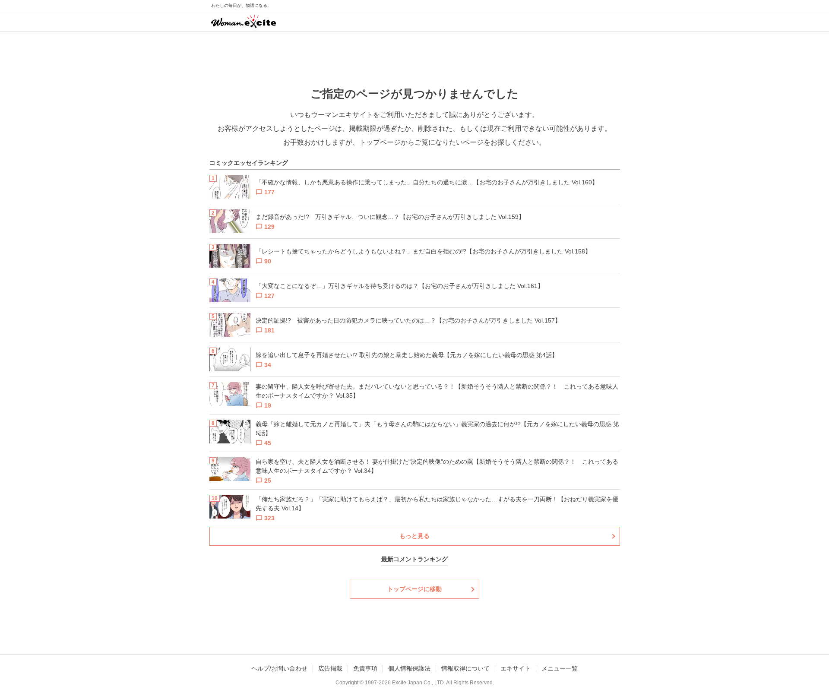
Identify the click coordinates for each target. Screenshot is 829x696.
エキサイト (515, 668)
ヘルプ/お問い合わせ (279, 668)
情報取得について (465, 668)
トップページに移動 (414, 588)
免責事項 (365, 668)
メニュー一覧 (559, 668)
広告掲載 (330, 668)
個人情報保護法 (409, 668)
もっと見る (414, 535)
